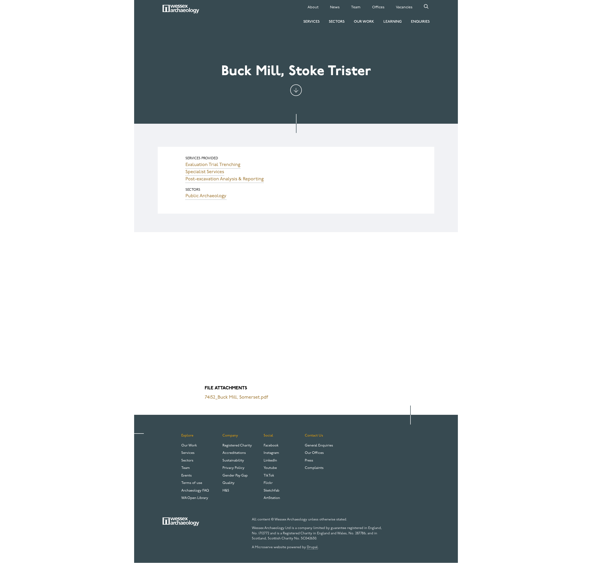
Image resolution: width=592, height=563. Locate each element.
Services (311, 22)
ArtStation (272, 498)
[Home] (181, 9)
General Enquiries (319, 445)
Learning (392, 22)
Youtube (270, 468)
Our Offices (314, 453)
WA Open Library (194, 498)
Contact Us (314, 435)
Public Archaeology (205, 196)
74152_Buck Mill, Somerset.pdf (236, 397)
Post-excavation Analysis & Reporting (224, 179)
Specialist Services (204, 172)
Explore (187, 435)
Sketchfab (271, 490)
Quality (228, 483)
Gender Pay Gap (235, 475)
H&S (225, 490)
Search (426, 6)
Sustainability (233, 460)
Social (268, 435)
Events (186, 475)
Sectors (337, 22)
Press (309, 460)
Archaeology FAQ (195, 490)
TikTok (269, 475)
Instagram (271, 453)
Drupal (312, 547)
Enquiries (420, 22)
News (334, 7)
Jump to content (296, 90)
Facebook (271, 445)
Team (356, 7)
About (313, 7)
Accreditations (234, 453)
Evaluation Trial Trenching (212, 165)
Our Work (364, 22)
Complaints (314, 468)
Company (230, 435)
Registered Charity (237, 445)
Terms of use (191, 483)
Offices (378, 7)
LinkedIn (270, 460)
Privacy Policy (233, 468)
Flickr (268, 483)
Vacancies (404, 7)
